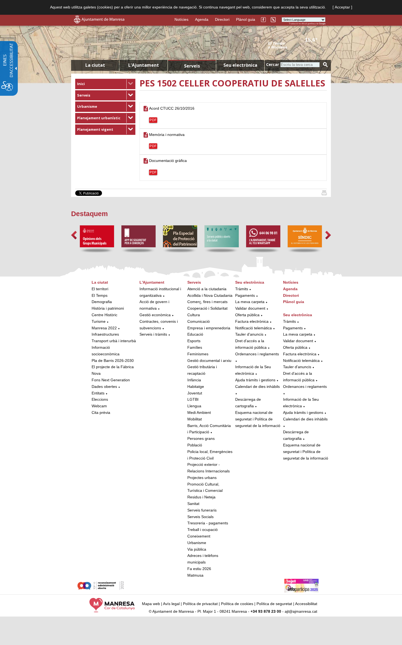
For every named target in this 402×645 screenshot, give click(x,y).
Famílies (194, 347)
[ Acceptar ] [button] (342, 7)
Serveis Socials (200, 517)
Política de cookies (237, 604)
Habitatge (195, 386)
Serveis (83, 95)
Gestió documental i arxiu (209, 360)
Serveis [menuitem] (192, 66)
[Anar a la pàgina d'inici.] (99, 22)
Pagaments (245, 295)
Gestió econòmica (155, 315)
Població (194, 445)
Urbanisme (87, 106)
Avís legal (171, 604)
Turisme (99, 321)
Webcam (99, 406)
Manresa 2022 (104, 328)
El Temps (99, 295)
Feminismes (197, 354)
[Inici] (324, 194)
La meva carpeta (249, 302)
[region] (296, 45)
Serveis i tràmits (153, 334)
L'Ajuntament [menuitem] (143, 65)
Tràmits (241, 289)
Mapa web (151, 604)
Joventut (194, 393)
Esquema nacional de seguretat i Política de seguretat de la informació (257, 419)
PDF (153, 120)
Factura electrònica (252, 321)
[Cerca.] (325, 64)
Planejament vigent (95, 129)
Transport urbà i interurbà (114, 341)
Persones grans (201, 438)
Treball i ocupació (202, 529)
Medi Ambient (199, 412)
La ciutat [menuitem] (95, 65)
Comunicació (198, 321)
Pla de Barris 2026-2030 (113, 360)
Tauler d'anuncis (249, 334)
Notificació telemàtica (253, 328)
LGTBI (193, 399)
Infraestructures (105, 334)
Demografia (102, 302)
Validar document (250, 308)
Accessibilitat (306, 604)
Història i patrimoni (108, 308)
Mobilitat (194, 419)
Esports (193, 341)
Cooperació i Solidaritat (207, 308)
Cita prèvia (101, 412)
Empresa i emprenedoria (208, 328)
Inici (81, 83)
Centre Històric (104, 315)
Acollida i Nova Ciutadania (209, 295)
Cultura (193, 315)
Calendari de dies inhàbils (257, 386)
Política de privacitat (200, 604)
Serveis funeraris (202, 510)
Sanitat (193, 503)
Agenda (201, 19)
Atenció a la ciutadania (206, 289)
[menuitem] (105, 84)
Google (322, 23)
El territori (100, 289)
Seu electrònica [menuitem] (240, 65)
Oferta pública (247, 315)
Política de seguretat (274, 604)
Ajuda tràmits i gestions (255, 380)
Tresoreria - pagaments (207, 523)
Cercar (272, 64)
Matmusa (195, 575)
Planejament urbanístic (98, 117)
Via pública (196, 549)
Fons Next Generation (111, 380)
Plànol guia (245, 19)
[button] (74, 235)
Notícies (181, 19)
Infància (194, 380)
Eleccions (100, 399)
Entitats (98, 393)
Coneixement (198, 536)
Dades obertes (105, 386)
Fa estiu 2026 (199, 568)
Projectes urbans (202, 477)
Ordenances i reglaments (257, 354)
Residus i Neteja (201, 497)
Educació (195, 334)
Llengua (194, 406)
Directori (222, 19)
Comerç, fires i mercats (207, 302)
